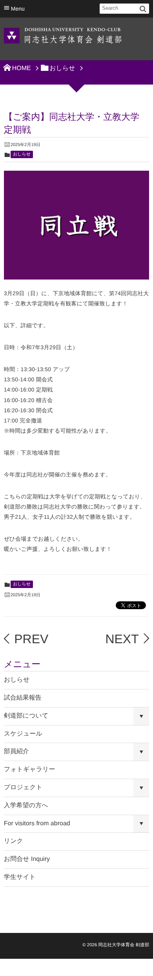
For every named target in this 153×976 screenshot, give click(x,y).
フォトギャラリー (29, 769)
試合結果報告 (23, 698)
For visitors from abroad (37, 823)
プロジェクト (23, 787)
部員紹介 (16, 751)
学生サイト (20, 877)
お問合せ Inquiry (27, 859)
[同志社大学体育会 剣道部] (63, 35)
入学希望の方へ (26, 805)
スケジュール (23, 734)
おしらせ (22, 154)
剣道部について (26, 716)
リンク (13, 841)
